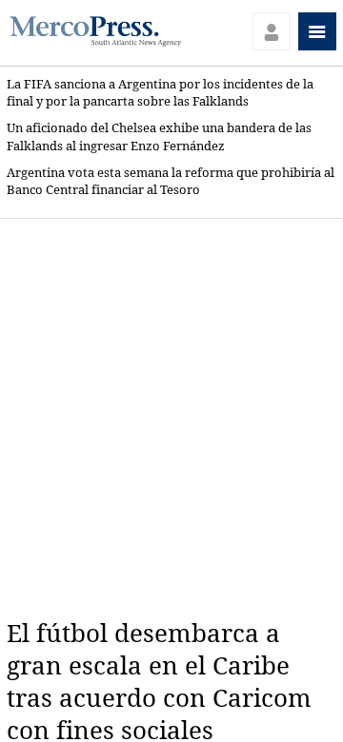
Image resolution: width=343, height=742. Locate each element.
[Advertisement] (171, 418)
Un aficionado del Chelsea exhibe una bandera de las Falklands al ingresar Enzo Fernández (159, 136)
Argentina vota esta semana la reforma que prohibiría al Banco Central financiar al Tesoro (170, 181)
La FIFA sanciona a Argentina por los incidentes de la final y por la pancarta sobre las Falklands (160, 92)
